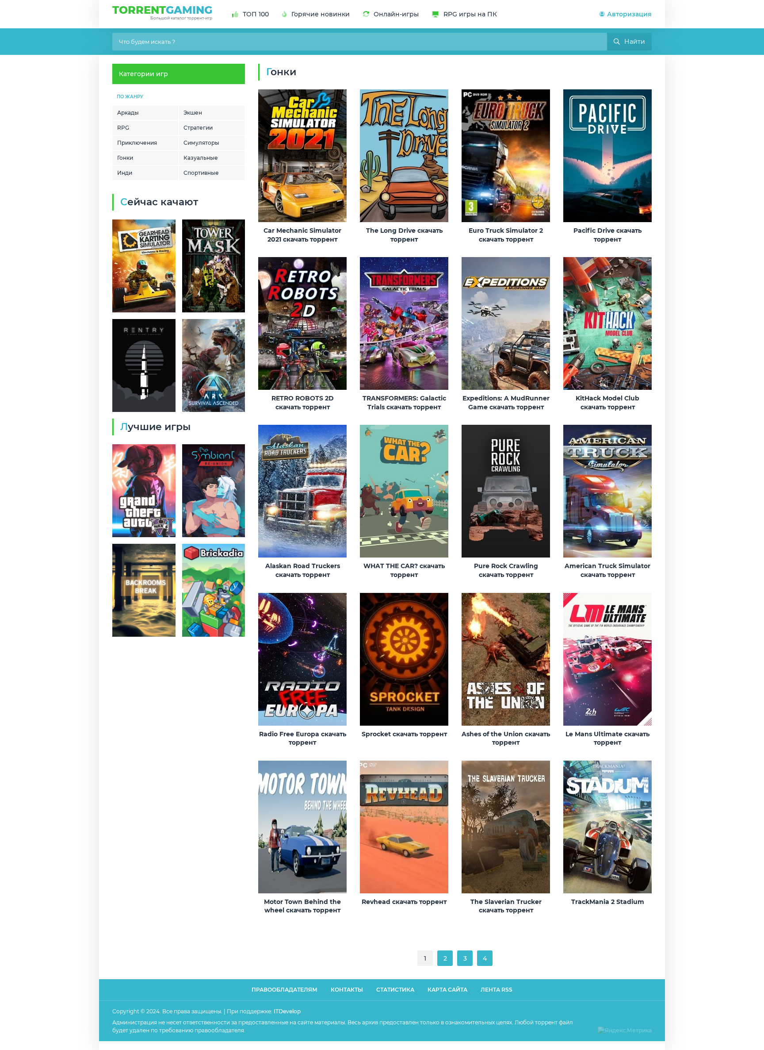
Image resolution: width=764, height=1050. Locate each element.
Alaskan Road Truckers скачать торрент (302, 570)
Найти (634, 42)
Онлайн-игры (396, 14)
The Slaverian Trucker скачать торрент (506, 906)
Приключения (137, 142)
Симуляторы (201, 142)
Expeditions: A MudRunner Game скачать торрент (506, 402)
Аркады (128, 112)
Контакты (347, 989)
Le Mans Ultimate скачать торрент (607, 738)
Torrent (162, 12)
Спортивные (201, 172)
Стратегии (198, 127)
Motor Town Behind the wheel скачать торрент (302, 906)
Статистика (395, 989)
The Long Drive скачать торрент (404, 235)
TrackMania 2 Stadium (607, 902)
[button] (625, 14)
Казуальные (200, 157)
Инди (124, 172)
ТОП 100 (256, 14)
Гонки (125, 157)
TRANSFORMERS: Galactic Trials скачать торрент (404, 402)
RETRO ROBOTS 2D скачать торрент (302, 402)
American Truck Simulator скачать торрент (607, 570)
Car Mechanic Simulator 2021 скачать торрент (302, 235)
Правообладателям (284, 989)
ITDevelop (287, 1011)
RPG (123, 127)
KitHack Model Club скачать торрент (607, 402)
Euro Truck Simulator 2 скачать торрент (506, 235)
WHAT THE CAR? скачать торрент (404, 570)
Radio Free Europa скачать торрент (302, 738)
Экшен (192, 112)
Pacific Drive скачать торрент (607, 235)
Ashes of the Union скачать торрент (506, 738)
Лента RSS (496, 989)
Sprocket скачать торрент (404, 734)
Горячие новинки (320, 14)
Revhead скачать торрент (404, 902)
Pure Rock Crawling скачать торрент (506, 570)
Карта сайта (447, 989)
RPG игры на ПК (470, 14)
